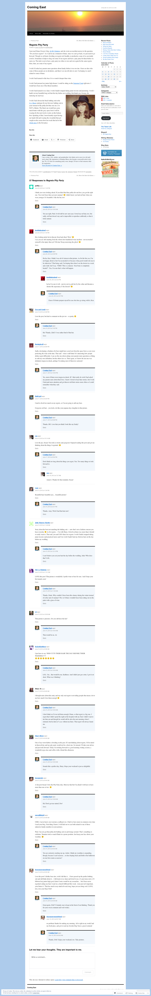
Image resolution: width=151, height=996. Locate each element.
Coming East (36, 7)
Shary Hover (39, 736)
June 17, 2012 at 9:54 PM (50, 457)
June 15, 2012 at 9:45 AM (42, 691)
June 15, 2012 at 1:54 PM (42, 490)
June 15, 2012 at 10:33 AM (50, 710)
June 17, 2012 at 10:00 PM (50, 373)
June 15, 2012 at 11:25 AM (50, 591)
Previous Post (34, 40)
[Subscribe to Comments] (102, 100)
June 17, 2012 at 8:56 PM (42, 346)
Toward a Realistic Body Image (110, 57)
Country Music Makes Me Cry (110, 55)
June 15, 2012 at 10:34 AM (50, 630)
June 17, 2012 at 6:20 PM (42, 399)
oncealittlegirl (39, 815)
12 (105, 74)
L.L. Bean (32, 103)
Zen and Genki (40, 309)
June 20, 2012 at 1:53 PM (42, 233)
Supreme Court (78, 83)
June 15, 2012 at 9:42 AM (56, 935)
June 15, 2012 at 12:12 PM (50, 551)
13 (108, 74)
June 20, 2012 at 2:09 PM (50, 254)
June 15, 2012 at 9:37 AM (54, 919)
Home (31, 34)
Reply (36, 200)
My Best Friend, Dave (108, 59)
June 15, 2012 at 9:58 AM (42, 649)
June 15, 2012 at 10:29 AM (50, 799)
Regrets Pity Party (38, 44)
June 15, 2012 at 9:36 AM (42, 817)
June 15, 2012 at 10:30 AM (50, 762)
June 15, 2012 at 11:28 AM (42, 525)
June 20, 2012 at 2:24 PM (54, 280)
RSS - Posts (106, 98)
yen (36, 436)
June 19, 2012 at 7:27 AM (54, 475)
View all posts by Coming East (52, 165)
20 (108, 76)
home (59, 172)
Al (36, 612)
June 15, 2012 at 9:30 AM (42, 872)
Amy (36, 488)
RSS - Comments (107, 100)
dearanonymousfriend (42, 869)
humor (63, 172)
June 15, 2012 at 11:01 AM (42, 572)
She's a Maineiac (41, 569)
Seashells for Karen (49, 34)
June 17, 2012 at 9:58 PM (50, 420)
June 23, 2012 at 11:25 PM (42, 188)
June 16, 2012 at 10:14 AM (42, 438)
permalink (88, 172)
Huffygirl (38, 396)
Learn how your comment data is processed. (69, 980)
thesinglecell (39, 344)
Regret (75, 172)
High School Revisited (108, 44)
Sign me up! (106, 118)
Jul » (120, 81)
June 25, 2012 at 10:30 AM (50, 209)
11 (102, 74)
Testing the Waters (107, 46)
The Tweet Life (106, 127)
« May (103, 81)
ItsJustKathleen (40, 646)
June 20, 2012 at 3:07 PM (56, 296)
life (66, 172)
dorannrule (39, 778)
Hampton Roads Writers (109, 139)
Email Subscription (107, 104)
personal (70, 172)
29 (114, 79)
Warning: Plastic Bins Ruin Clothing (112, 50)
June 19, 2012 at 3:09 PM (42, 312)
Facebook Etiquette (107, 48)
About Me (38, 34)
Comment (88, 972)
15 (114, 74)
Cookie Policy (36, 993)
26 (105, 79)
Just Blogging (47, 172)
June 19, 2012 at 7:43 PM (50, 328)
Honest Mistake (107, 52)
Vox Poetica (106, 141)
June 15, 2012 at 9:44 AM (42, 780)
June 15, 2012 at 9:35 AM (50, 901)
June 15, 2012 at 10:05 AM (42, 614)
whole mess (33, 123)
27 (108, 79)
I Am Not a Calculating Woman (110, 53)
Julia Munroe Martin (42, 522)
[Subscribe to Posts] (102, 98)
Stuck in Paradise (107, 42)
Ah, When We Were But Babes (86, 40)
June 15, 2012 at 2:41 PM (50, 506)
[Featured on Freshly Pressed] (111, 155)
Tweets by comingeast (106, 128)
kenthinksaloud (40, 230)
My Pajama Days (107, 134)
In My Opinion (55, 51)
